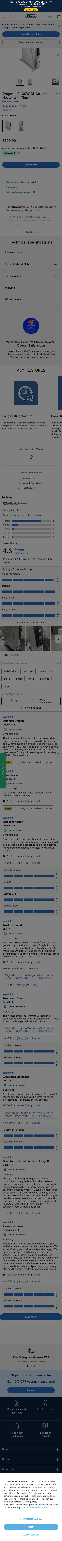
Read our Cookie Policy (36, 1507)
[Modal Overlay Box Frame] (31, 6)
